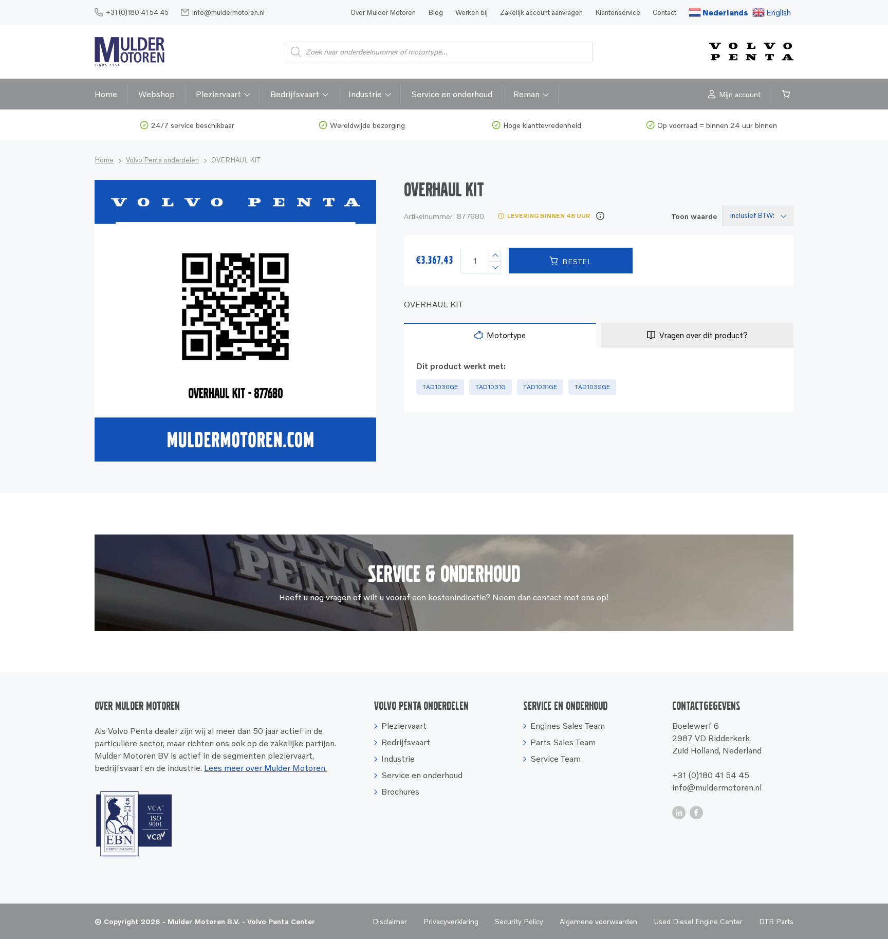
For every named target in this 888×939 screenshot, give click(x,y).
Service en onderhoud (451, 94)
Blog (435, 12)
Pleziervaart (218, 94)
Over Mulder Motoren (383, 12)
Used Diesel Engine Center (698, 921)
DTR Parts (776, 921)
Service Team (555, 758)
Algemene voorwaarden (598, 921)
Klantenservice (617, 12)
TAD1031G (490, 387)
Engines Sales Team (567, 726)
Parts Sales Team (563, 742)
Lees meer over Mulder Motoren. (265, 768)
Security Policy (519, 921)
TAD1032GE (592, 387)
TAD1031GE (540, 387)
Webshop (156, 94)
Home (106, 94)
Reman (526, 94)
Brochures (400, 791)
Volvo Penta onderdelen (162, 160)
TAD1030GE (440, 387)
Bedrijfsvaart (294, 94)
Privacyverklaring (450, 921)
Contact (664, 12)
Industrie (365, 94)
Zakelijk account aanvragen (541, 12)
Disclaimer (390, 921)
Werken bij (471, 12)
